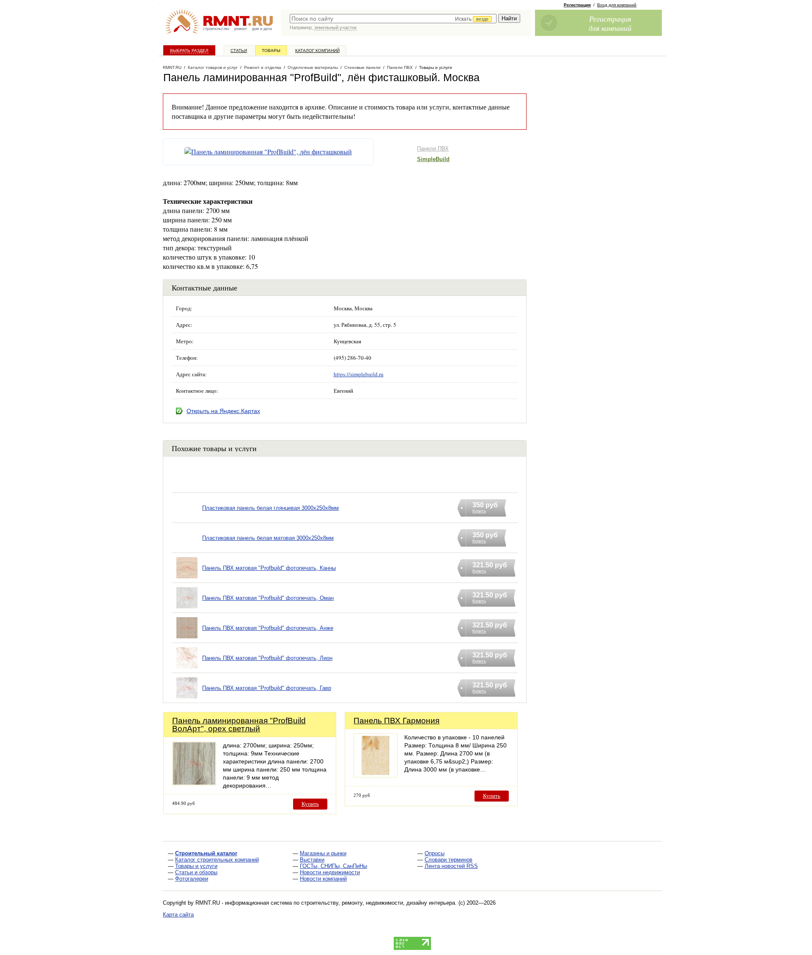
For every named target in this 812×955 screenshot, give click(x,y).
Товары (271, 50)
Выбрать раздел (189, 50)
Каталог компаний (317, 50)
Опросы (434, 853)
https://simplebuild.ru (359, 374)
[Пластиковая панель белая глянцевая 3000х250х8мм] (187, 518)
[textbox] (393, 18)
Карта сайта (178, 914)
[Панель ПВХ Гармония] (375, 775)
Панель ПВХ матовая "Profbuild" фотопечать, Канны (269, 568)
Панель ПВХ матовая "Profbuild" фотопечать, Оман (268, 598)
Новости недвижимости (330, 872)
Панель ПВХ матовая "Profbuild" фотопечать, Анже (267, 628)
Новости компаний (323, 879)
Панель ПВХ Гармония (396, 720)
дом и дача (262, 29)
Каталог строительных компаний (217, 859)
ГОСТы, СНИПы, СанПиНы (333, 866)
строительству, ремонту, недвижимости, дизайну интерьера (378, 903)
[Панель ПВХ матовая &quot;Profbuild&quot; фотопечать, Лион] (187, 668)
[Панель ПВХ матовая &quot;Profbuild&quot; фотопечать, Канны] (187, 578)
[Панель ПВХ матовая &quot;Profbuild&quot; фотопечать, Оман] (187, 608)
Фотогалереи (191, 879)
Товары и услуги (196, 866)
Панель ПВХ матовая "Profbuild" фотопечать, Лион (267, 658)
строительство (216, 29)
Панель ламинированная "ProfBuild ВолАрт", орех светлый (239, 724)
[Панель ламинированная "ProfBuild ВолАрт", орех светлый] (194, 783)
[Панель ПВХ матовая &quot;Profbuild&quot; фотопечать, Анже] (187, 638)
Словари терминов (448, 859)
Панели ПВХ (433, 148)
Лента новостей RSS (451, 866)
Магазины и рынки (323, 853)
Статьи (238, 50)
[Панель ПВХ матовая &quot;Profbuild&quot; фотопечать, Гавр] (187, 698)
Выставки (312, 859)
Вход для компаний (616, 5)
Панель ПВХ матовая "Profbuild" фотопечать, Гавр (266, 688)
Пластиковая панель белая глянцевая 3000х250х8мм (270, 508)
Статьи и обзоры (196, 872)
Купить (310, 804)
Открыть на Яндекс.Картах (223, 411)
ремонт (240, 29)
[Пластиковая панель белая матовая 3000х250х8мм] (187, 548)
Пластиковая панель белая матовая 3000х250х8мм (268, 538)
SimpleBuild (433, 159)
